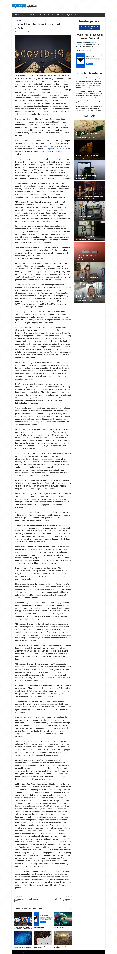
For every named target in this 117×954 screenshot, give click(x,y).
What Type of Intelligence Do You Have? (89, 196)
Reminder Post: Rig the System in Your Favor (42, 946)
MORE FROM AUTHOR (35, 909)
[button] (102, 15)
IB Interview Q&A (48, 15)
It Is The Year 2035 (59, 927)
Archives (77, 15)
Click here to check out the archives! (89, 27)
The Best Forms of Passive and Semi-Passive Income (88, 134)
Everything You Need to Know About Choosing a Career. (88, 297)
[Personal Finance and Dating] (89, 170)
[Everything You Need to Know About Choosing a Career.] (89, 292)
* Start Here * (19, 15)
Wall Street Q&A (60, 15)
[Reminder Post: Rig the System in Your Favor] (43, 938)
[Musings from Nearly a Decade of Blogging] (63, 938)
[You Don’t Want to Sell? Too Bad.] (89, 272)
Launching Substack (39, 927)
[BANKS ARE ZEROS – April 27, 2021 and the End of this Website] (23, 919)
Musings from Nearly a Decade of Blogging (62, 946)
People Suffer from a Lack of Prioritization (62, 900)
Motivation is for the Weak (85, 237)
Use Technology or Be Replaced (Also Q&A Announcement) (26, 900)
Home (16, 18)
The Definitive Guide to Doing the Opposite (87, 256)
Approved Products (30, 15)
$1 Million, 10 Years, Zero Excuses (87, 155)
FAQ (40, 15)
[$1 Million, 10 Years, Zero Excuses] (89, 150)
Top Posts (69, 15)
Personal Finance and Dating (86, 176)
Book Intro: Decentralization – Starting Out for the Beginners (22, 946)
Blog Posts (21, 18)
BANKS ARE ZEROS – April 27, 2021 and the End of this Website (23, 927)
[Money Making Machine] (89, 211)
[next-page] (71, 909)
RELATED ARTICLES (21, 909)
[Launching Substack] (43, 919)
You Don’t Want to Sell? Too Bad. (87, 278)
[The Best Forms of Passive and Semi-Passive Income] (89, 130)
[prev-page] (69, 909)
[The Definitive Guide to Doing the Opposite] (89, 252)
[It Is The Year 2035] (63, 919)
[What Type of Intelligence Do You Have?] (89, 191)
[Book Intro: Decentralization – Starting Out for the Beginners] (23, 938)
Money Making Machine (84, 216)
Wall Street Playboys (21, 31)
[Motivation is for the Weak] (89, 231)
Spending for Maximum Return (54, 149)
